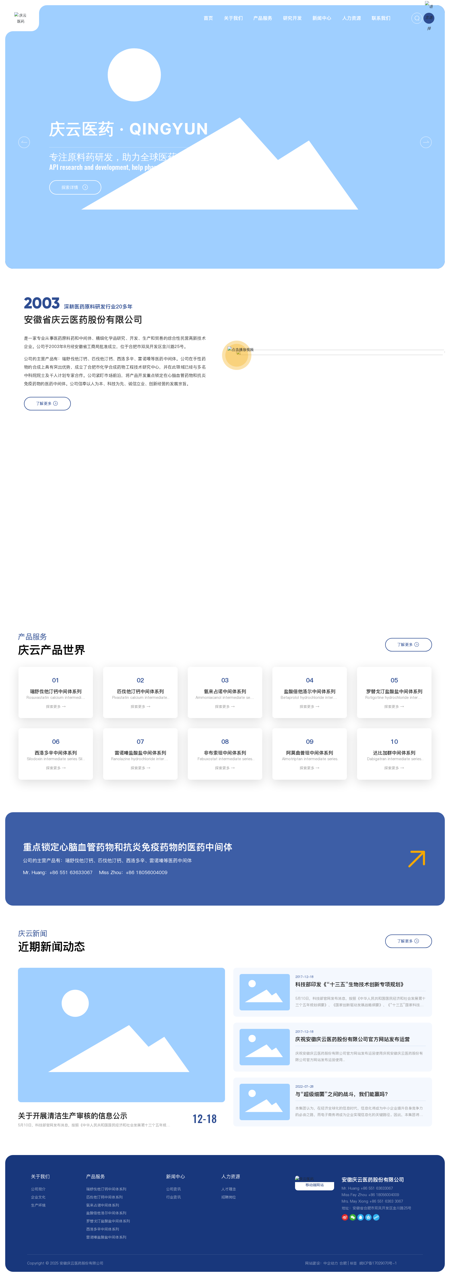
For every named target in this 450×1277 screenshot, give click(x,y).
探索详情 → (60, 580)
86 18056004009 (148, 872)
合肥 (343, 1263)
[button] (426, 142)
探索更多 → (56, 706)
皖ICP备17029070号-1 (378, 1263)
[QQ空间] (368, 1217)
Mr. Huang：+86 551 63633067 (58, 872)
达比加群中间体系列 (394, 753)
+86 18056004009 (383, 1194)
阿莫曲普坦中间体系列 (309, 753)
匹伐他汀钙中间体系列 (140, 691)
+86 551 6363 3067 (386, 1201)
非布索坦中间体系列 (225, 753)
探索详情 (71, 187)
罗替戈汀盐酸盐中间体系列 (394, 691)
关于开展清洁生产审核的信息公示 (72, 1116)
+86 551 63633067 (377, 1188)
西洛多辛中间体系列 (56, 753)
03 (225, 680)
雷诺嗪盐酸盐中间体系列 (140, 753)
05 (394, 680)
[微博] (345, 1217)
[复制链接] (376, 1217)
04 (309, 680)
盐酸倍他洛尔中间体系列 (309, 691)
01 (55, 680)
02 (140, 680)
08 (225, 741)
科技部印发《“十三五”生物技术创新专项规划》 (350, 984)
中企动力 (330, 1263)
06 (55, 741)
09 (309, 741)
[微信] (352, 1217)
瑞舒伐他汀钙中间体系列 (56, 691)
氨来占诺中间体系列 (225, 691)
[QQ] (360, 1217)
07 (140, 741)
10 (394, 741)
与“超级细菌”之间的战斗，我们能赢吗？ (342, 1094)
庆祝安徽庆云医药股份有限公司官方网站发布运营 (352, 1039)
